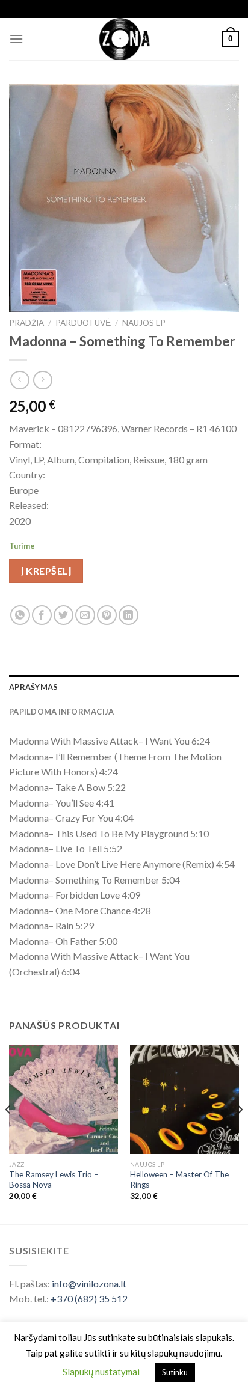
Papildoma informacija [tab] (61, 711)
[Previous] (8, 1133)
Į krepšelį (46, 570)
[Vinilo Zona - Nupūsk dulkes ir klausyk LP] (124, 39)
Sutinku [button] (175, 1372)
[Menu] (16, 38)
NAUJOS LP (144, 323)
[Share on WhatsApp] (20, 615)
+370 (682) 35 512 (89, 1298)
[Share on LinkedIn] (128, 615)
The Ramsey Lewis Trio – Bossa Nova (54, 1180)
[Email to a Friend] (85, 615)
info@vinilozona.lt (89, 1283)
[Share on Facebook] (42, 615)
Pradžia (26, 323)
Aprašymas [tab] (33, 687)
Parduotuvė (83, 323)
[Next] (240, 1133)
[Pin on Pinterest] (107, 615)
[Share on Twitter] (63, 615)
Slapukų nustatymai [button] (101, 1371)
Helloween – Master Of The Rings (179, 1180)
